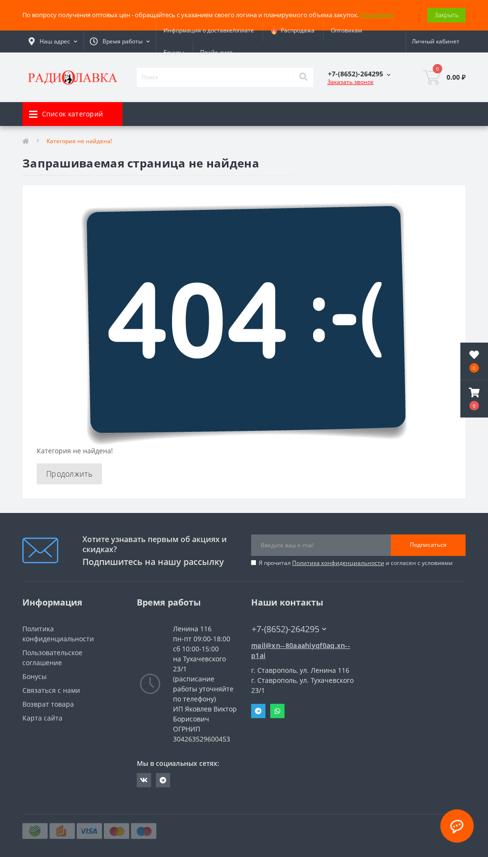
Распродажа (296, 30)
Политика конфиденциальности (338, 563)
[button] (474, 399)
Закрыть (446, 14)
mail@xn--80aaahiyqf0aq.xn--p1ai (300, 650)
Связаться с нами (51, 690)
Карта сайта (42, 717)
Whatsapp (277, 711)
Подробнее (377, 14)
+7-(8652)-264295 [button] (285, 629)
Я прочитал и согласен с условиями (356, 563)
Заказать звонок (350, 82)
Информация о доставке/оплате (208, 30)
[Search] (303, 77)
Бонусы (173, 52)
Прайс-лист (216, 52)
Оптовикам (346, 30)
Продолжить (69, 474)
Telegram (258, 711)
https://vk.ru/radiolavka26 (144, 780)
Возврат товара (48, 704)
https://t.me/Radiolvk (163, 780)
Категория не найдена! (79, 141)
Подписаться (428, 545)
